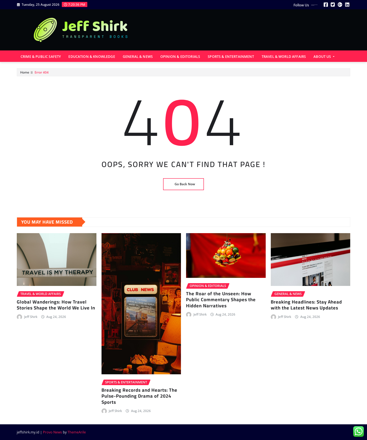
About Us (322, 56)
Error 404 (42, 72)
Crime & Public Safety (41, 56)
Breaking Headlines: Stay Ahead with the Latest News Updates (306, 304)
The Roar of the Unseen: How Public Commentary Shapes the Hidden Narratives (221, 299)
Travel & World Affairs (284, 56)
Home (24, 72)
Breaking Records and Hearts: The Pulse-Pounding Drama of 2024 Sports (139, 396)
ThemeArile (77, 432)
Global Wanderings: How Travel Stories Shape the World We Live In (56, 304)
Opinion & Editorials (180, 56)
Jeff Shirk (30, 317)
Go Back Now (185, 184)
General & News (138, 56)
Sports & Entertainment (231, 56)
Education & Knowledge (91, 56)
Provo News (52, 432)
